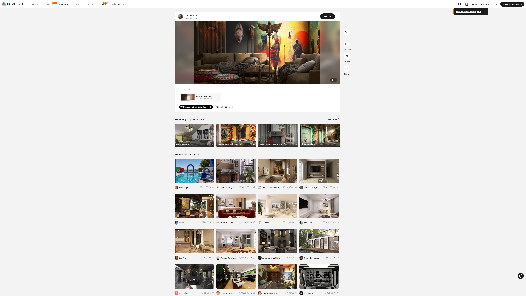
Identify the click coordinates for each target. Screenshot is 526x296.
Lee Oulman (184, 293)
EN (493, 4)
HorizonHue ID (227, 293)
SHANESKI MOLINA (270, 293)
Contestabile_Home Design (312, 187)
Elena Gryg (183, 187)
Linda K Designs (227, 187)
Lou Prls (182, 258)
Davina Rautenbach (270, 187)
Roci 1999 (183, 222)
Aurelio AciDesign (228, 222)
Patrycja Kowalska (228, 258)
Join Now (485, 4)
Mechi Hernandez (311, 258)
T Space (265, 222)
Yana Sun (308, 222)
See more (333, 119)
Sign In (475, 4)
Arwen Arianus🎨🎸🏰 (270, 258)
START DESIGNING (510, 4)
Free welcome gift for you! (468, 11)
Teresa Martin (309, 293)
